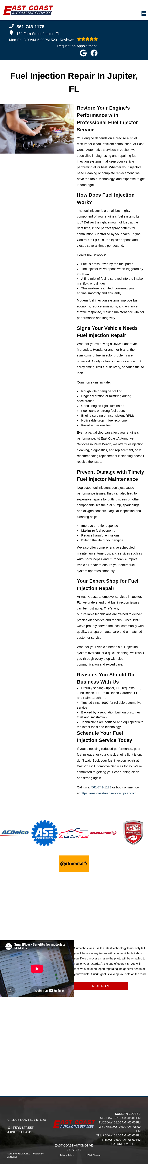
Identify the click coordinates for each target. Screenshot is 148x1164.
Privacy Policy (67, 1155)
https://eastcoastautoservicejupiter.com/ (108, 793)
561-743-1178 (101, 787)
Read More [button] (101, 986)
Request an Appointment (77, 46)
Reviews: (63, 40)
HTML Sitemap (93, 1155)
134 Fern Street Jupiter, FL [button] (38, 34)
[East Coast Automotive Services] (28, 10)
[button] (83, 53)
